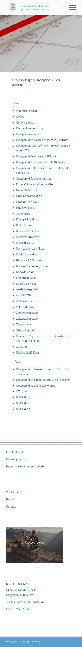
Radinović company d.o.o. (32, 266)
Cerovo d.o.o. (24, 122)
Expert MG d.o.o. (26, 190)
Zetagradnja (23, 324)
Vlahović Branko (26, 301)
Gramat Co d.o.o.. (27, 201)
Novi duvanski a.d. (27, 254)
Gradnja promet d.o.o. (29, 196)
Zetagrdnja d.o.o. (26, 330)
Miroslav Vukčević (27, 237)
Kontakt (11, 506)
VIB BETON (23, 295)
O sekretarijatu (15, 452)
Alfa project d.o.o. (27, 110)
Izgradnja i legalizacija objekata (25, 466)
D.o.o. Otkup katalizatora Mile (34, 184)
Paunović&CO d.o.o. (29, 260)
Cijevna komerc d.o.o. (29, 128)
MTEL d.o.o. (23, 397)
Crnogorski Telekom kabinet (33, 178)
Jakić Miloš (23, 213)
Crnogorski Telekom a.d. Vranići (35, 385)
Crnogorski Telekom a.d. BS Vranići (38, 156)
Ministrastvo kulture (28, 231)
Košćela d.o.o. (25, 225)
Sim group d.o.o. (26, 277)
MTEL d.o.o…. (25, 242)
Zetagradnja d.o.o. (27, 312)
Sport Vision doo (26, 283)
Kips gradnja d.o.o (27, 219)
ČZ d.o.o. (21, 346)
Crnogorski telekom (28, 134)
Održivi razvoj (14, 492)
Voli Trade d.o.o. (26, 307)
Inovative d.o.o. (25, 207)
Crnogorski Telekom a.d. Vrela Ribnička (40, 162)
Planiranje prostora (17, 459)
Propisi (10, 499)
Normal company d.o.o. (30, 248)
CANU (20, 116)
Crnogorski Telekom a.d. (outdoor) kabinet (42, 140)
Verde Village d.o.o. (28, 289)
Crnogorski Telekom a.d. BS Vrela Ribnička (43, 379)
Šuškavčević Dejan (28, 352)
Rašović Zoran (25, 271)
